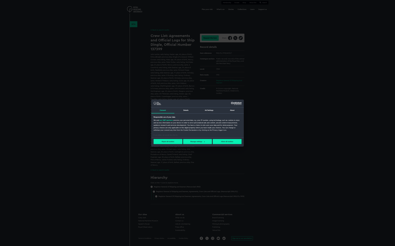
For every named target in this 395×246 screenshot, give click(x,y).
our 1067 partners (166, 120)
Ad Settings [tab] (209, 110)
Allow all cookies (227, 141)
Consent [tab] (163, 110)
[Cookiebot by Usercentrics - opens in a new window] (233, 103)
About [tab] (232, 110)
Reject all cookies (168, 141)
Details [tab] (185, 110)
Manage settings (196, 141)
